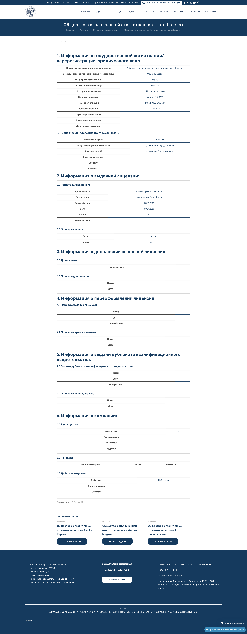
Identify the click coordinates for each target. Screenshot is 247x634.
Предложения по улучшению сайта (226, 629)
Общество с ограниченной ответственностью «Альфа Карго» (74, 530)
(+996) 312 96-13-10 (167, 570)
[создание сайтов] (29, 620)
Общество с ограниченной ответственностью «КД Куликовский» (165, 530)
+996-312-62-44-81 (82, 2)
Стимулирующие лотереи (106, 30)
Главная (70, 30)
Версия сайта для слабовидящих (163, 2)
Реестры (83, 30)
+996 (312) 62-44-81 (117, 570)
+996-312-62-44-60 (128, 2)
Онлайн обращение (234, 623)
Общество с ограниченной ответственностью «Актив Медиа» (119, 530)
